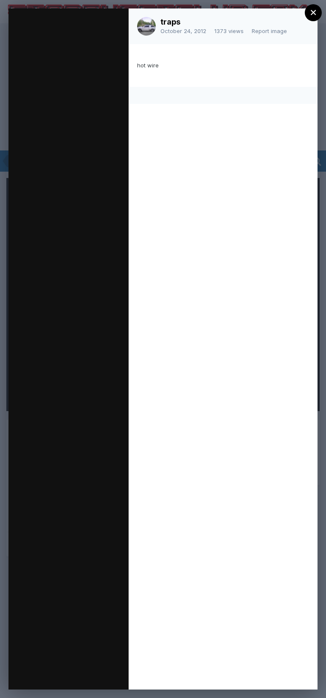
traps (170, 21)
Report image (269, 31)
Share (100, 674)
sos (71, 31)
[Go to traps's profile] (146, 26)
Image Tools (42, 674)
